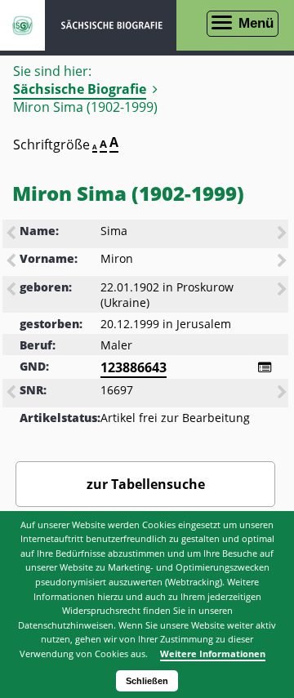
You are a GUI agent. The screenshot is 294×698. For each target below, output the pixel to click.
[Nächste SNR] (283, 393)
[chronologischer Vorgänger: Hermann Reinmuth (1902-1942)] (12, 290)
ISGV (22, 25)
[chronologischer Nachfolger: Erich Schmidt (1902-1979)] (283, 290)
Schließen (147, 681)
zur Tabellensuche (146, 484)
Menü (256, 23)
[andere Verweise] (264, 367)
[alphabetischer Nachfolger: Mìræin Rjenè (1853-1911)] (283, 262)
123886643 (133, 367)
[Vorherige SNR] (12, 393)
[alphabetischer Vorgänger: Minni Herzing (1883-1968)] (12, 262)
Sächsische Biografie (79, 89)
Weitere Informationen (212, 653)
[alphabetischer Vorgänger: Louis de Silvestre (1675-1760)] (12, 234)
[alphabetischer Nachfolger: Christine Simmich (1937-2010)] (283, 234)
